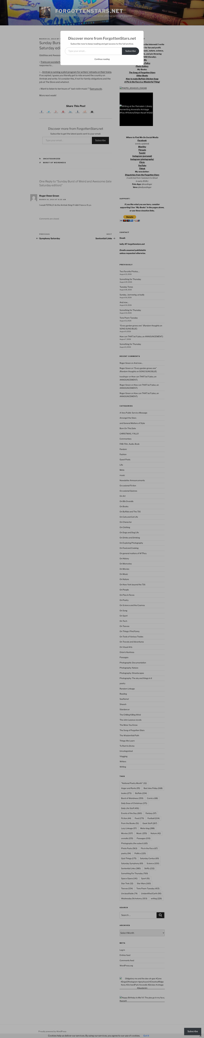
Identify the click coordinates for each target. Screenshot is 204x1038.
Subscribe (130, 51)
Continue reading (102, 59)
